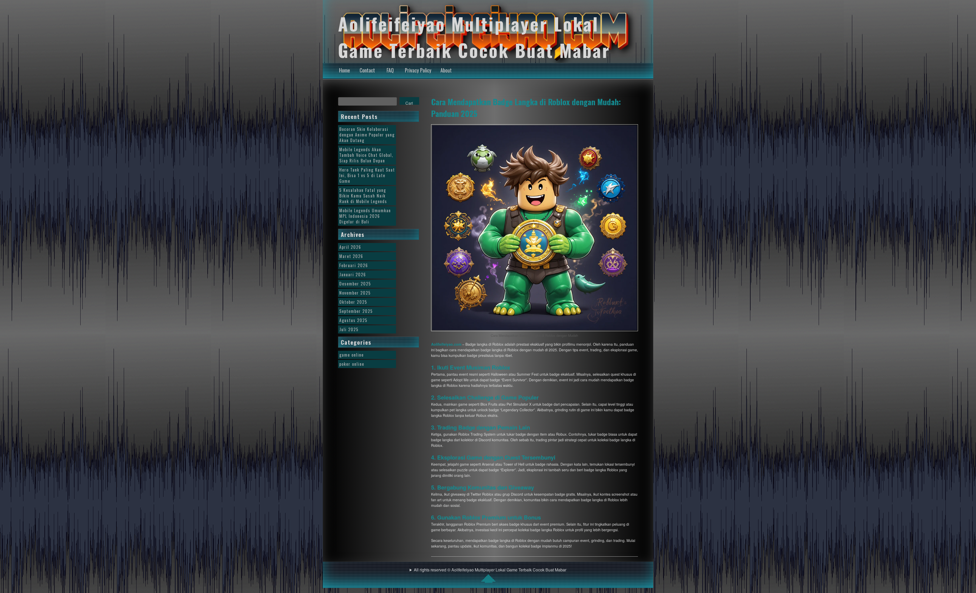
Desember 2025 (355, 284)
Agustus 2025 (353, 320)
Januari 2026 (352, 274)
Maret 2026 (351, 256)
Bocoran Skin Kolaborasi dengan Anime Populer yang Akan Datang (367, 134)
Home (344, 70)
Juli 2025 (349, 329)
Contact (367, 70)
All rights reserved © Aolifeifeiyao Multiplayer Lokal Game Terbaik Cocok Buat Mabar (490, 570)
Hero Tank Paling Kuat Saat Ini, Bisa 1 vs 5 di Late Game (367, 175)
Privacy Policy (418, 70)
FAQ (390, 70)
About (446, 70)
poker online (351, 364)
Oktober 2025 (353, 302)
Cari (409, 102)
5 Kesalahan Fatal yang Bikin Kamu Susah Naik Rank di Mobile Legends (363, 195)
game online (351, 355)
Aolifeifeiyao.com (446, 344)
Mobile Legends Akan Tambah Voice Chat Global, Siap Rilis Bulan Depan (366, 155)
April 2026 (350, 247)
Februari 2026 (353, 265)
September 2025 (356, 311)
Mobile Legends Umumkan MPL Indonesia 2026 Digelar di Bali (365, 216)
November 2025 (355, 293)
